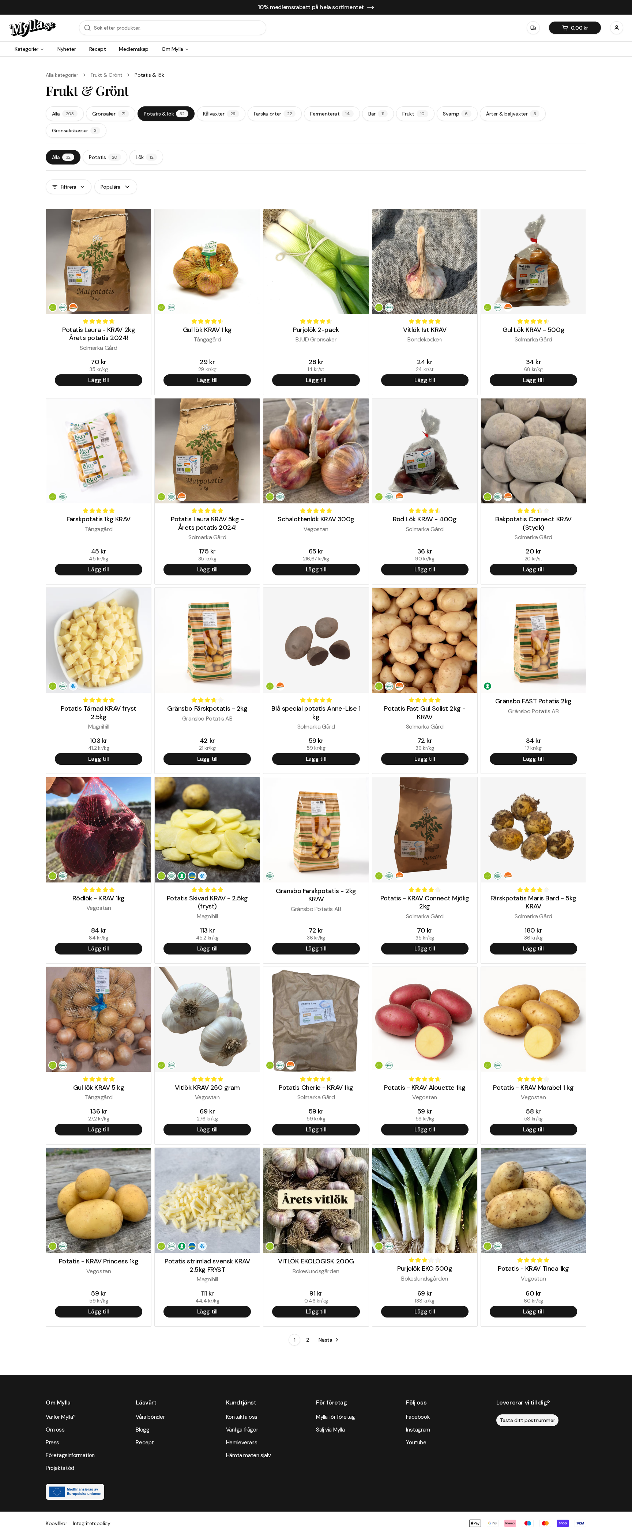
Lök (144, 157)
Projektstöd (60, 1468)
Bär (376, 113)
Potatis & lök (164, 113)
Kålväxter (219, 113)
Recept (97, 49)
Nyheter (66, 49)
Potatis (103, 157)
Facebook (417, 1417)
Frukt (413, 113)
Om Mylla (172, 49)
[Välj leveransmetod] (533, 27)
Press (52, 1442)
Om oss (55, 1429)
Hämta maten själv (248, 1455)
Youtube (416, 1442)
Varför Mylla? (61, 1417)
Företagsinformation (70, 1455)
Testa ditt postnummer (527, 1420)
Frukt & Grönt (106, 75)
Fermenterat (330, 113)
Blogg (142, 1429)
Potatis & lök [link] (149, 75)
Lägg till (98, 380)
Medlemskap (133, 49)
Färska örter (273, 113)
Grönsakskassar (74, 130)
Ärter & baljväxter (511, 113)
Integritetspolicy (91, 1523)
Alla (63, 113)
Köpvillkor (56, 1523)
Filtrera (68, 187)
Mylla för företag (335, 1417)
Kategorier (26, 49)
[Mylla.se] (32, 28)
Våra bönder (150, 1417)
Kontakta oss (241, 1417)
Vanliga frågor (242, 1429)
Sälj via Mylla (330, 1429)
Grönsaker (108, 113)
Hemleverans (241, 1442)
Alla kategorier (62, 75)
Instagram (418, 1429)
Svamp (455, 113)
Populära (111, 187)
